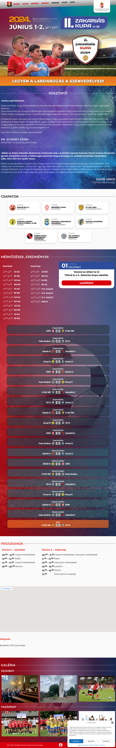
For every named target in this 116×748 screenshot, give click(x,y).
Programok (55, 3)
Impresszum (102, 745)
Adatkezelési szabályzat (83, 745)
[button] (112, 723)
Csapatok (25, 4)
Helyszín (64, 2)
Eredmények (45, 3)
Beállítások (106, 741)
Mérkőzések (35, 3)
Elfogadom (76, 741)
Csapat (20, 205)
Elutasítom (91, 741)
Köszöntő (17, 4)
